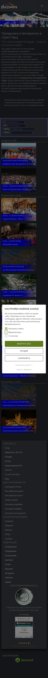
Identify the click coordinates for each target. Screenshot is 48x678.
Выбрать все (24, 344)
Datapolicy (27, 369)
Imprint (19, 369)
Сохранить (24, 358)
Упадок (24, 351)
